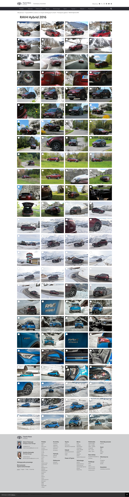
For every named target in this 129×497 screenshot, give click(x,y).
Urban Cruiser (44, 463)
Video (66, 454)
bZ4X (42, 454)
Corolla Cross (44, 449)
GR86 (42, 482)
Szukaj (4, 11)
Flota (78, 443)
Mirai (42, 460)
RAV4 (42, 461)
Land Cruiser (44, 464)
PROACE (43, 469)
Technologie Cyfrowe (81, 466)
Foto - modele (91, 445)
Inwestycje (79, 448)
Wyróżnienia (79, 446)
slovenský (32, 469)
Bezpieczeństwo (80, 463)
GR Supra (43, 481)
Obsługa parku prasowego (25, 462)
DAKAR (101, 451)
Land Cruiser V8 (44, 479)
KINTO (78, 452)
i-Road (42, 487)
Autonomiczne (80, 465)
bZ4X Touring (44, 455)
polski (18, 469)
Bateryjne (55, 462)
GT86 (42, 484)
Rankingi (78, 445)
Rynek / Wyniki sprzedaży (80, 450)
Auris (42, 475)
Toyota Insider (91, 443)
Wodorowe (55, 463)
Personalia (67, 445)
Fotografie (4, 5)
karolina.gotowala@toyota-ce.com (31, 458)
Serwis (78, 455)
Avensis (43, 476)
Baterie (78, 462)
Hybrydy (55, 455)
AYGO (42, 473)
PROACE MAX (44, 470)
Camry (42, 457)
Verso (42, 478)
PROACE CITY (44, 467)
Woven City (79, 469)
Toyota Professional (81, 457)
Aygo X (42, 443)
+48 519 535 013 (26, 456)
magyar (22, 469)
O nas (66, 443)
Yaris (42, 445)
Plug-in (54, 457)
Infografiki (90, 448)
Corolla (43, 448)
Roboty (78, 468)
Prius (42, 458)
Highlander (43, 485)
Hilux (42, 466)
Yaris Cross (43, 446)
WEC (101, 450)
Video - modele (91, 446)
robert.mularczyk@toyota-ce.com (30, 448)
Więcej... (13, 494)
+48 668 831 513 (26, 446)
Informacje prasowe (69, 451)
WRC (101, 448)
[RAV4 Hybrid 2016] (28, 28)
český (27, 469)
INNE (101, 453)
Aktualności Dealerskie (70, 446)
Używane (79, 454)
